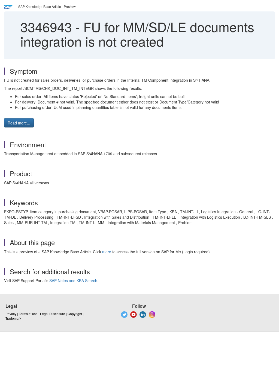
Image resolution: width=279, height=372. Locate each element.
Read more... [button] (19, 123)
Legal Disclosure (52, 313)
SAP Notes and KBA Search (73, 280)
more (106, 251)
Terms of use (28, 313)
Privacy (10, 313)
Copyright (75, 313)
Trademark (13, 318)
